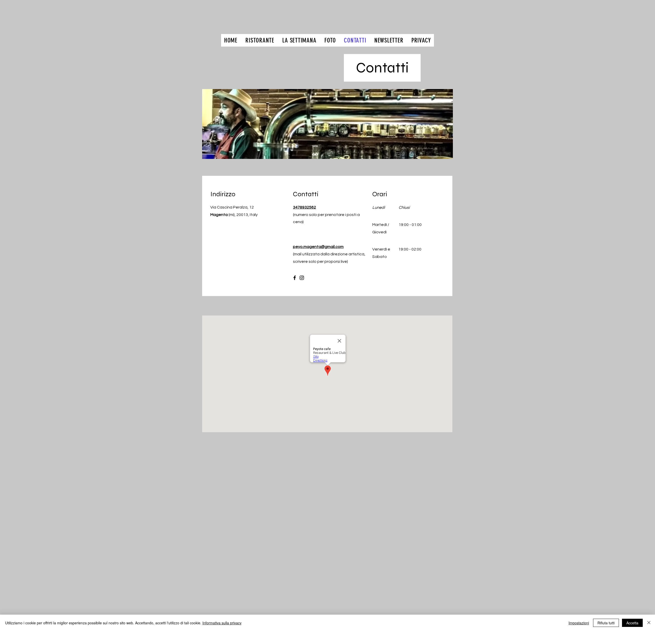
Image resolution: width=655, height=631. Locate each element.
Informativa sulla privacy (222, 622)
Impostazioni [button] (579, 622)
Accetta (632, 622)
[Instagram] (302, 278)
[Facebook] (295, 278)
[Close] (649, 623)
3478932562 (304, 207)
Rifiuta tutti (606, 622)
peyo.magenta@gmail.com (318, 247)
